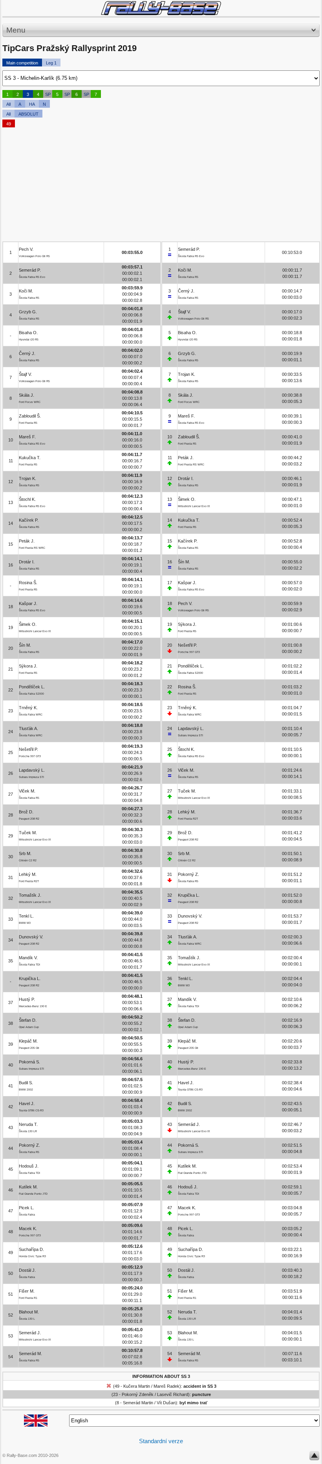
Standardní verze (161, 1441)
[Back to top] (314, 1457)
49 (8, 123)
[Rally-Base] (161, 8)
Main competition (22, 63)
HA (32, 104)
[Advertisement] (161, 186)
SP (48, 94)
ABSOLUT (28, 114)
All (8, 104)
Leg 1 (51, 63)
